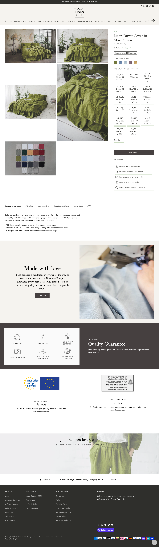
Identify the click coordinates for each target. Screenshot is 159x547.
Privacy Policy (61, 516)
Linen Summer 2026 (34, 496)
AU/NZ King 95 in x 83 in (120, 131)
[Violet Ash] (131, 63)
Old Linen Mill (22, 537)
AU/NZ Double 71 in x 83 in (134, 121)
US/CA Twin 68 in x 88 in (134, 77)
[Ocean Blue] (121, 63)
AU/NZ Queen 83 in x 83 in (147, 121)
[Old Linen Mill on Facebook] (141, 6)
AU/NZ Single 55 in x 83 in (147, 110)
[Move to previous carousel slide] (147, 426)
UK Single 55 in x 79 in (120, 99)
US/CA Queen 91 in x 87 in (120, 89)
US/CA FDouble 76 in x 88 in (147, 77)
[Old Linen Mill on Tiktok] (150, 6)
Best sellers (30, 500)
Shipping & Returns (63, 512)
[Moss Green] (116, 63)
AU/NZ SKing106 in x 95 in (133, 131)
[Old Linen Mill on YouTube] (153, 6)
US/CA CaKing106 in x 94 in (147, 89)
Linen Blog (9, 512)
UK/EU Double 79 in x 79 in (134, 99)
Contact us (141, 187)
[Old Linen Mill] (79, 13)
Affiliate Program (11, 504)
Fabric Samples (32, 508)
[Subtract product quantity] (116, 145)
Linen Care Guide (63, 508)
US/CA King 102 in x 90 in (133, 89)
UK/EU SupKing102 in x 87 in (134, 110)
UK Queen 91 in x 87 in (147, 99)
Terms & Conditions (63, 520)
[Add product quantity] (122, 145)
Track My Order (62, 504)
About (7, 496)
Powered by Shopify (11, 539)
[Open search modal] (6, 21)
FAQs (58, 500)
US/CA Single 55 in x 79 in (120, 77)
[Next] (148, 21)
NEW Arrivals (31, 504)
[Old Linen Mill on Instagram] (144, 6)
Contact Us (60, 496)
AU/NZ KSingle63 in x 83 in (120, 121)
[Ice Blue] (126, 63)
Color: (121, 58)
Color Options (10, 520)
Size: (127, 68)
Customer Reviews (12, 500)
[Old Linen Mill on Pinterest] (147, 6)
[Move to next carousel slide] (152, 426)
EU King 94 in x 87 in (120, 110)
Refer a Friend (11, 508)
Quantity (117, 140)
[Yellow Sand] (136, 63)
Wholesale (9, 516)
